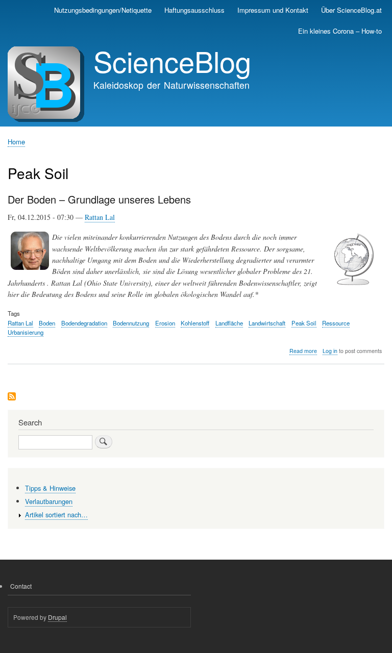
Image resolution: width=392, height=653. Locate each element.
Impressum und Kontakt (272, 10)
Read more (303, 351)
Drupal (57, 617)
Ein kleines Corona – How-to (340, 31)
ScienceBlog (172, 60)
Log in (330, 351)
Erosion (165, 323)
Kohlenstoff (195, 323)
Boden (47, 323)
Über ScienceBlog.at (351, 10)
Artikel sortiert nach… (56, 514)
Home (16, 141)
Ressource (336, 323)
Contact (21, 586)
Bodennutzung (131, 323)
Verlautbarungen (48, 501)
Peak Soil (303, 323)
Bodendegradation (84, 323)
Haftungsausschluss (194, 10)
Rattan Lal (100, 217)
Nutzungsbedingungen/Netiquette (103, 10)
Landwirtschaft (267, 323)
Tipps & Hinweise (50, 488)
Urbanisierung (25, 332)
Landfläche (229, 323)
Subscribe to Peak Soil (12, 397)
